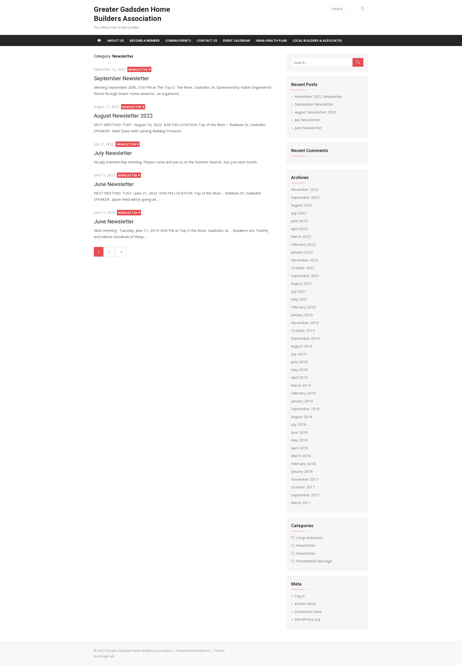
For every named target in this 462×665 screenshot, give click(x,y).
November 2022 (305, 189)
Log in (300, 595)
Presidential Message (314, 561)
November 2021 (305, 260)
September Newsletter (121, 78)
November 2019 (305, 322)
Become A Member (145, 40)
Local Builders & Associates (317, 40)
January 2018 (302, 471)
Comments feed (308, 611)
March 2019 (301, 385)
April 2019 (299, 377)
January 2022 (302, 252)
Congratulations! (309, 537)
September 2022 (305, 197)
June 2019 (299, 361)
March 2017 (301, 502)
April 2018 (299, 448)
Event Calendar (236, 40)
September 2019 (305, 338)
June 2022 (299, 220)
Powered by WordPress (193, 650)
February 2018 (303, 463)
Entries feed (305, 603)
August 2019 (301, 346)
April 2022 (299, 228)
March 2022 (301, 236)
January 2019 (302, 401)
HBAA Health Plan (271, 40)
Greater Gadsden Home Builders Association (132, 14)
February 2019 (303, 393)
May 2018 (299, 440)
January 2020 (302, 314)
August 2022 (301, 205)
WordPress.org (307, 619)
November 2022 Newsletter (318, 96)
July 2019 (298, 354)
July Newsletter (113, 153)
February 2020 (303, 307)
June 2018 (299, 432)
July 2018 (298, 424)
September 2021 (305, 275)
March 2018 (301, 455)
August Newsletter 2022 (123, 116)
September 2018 (305, 408)
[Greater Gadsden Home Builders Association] (99, 40)
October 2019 (303, 330)
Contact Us (207, 40)
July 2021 (298, 291)
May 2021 (299, 299)
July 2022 (298, 213)
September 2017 (305, 494)
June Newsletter (114, 184)
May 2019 (299, 369)
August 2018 (301, 416)
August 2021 (301, 283)
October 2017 (303, 487)
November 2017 (305, 479)
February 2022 (303, 244)
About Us (115, 40)
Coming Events (178, 40)
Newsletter (138, 69)
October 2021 (303, 267)
